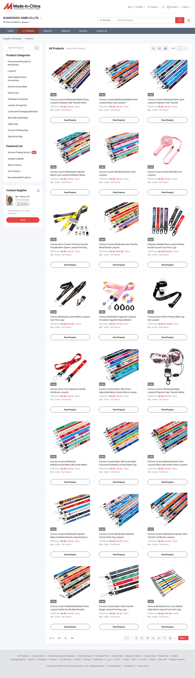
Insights (174, 656)
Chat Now (24, 204)
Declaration (129, 666)
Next (182, 638)
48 (72, 638)
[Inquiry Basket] (163, 7)
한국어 (117, 659)
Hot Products (22, 656)
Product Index (150, 656)
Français (53, 659)
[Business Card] (38, 190)
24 (59, 638)
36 (65, 638)
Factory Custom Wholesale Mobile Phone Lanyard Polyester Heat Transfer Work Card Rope (69, 102)
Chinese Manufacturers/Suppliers (61, 656)
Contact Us (101, 30)
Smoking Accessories (18, 99)
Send (23, 219)
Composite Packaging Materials (23, 111)
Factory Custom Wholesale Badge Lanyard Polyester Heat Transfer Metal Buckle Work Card (166, 392)
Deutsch (87, 659)
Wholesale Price (101, 656)
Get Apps (173, 7)
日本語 (126, 659)
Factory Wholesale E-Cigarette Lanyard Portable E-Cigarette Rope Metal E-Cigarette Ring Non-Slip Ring (117, 319)
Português (42, 659)
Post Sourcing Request (189, 20)
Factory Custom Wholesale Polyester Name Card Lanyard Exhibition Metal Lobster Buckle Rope (67, 175)
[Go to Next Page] (186, 48)
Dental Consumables (17, 86)
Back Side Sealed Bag (18, 117)
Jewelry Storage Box (17, 105)
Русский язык (65, 659)
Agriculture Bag (15, 136)
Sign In (130, 7)
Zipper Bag (13, 123)
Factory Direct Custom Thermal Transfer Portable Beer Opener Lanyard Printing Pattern (69, 247)
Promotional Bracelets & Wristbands (19, 63)
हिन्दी (133, 659)
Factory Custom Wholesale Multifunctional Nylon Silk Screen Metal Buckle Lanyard (68, 464)
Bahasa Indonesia (177, 659)
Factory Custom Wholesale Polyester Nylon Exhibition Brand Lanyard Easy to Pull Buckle (69, 537)
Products (30, 30)
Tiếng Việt (162, 659)
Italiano (77, 659)
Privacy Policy (143, 666)
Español (31, 659)
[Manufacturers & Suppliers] (22, 6)
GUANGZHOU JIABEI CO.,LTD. (21, 17)
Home (10, 30)
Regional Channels (133, 656)
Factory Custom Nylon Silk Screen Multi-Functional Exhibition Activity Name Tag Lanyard (117, 464)
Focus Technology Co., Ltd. (77, 666)
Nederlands (98, 659)
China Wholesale (85, 656)
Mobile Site (163, 656)
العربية (109, 659)
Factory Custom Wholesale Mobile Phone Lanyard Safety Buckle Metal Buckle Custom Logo (69, 609)
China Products (38, 656)
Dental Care (13, 92)
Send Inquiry (70, 120)
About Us (47, 30)
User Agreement (114, 666)
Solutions (65, 30)
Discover (83, 30)
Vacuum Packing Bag (18, 130)
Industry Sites (117, 656)
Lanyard (12, 70)
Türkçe (152, 659)
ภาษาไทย (142, 659)
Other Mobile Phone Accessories (17, 79)
